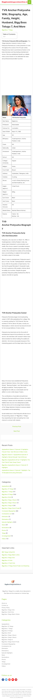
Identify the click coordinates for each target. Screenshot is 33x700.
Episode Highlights (7, 522)
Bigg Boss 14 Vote (7, 560)
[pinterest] (16, 679)
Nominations (5, 527)
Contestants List (6, 514)
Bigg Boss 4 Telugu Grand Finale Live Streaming (15, 566)
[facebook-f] (3, 679)
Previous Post (16, 426)
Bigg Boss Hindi (6, 497)
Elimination (5, 516)
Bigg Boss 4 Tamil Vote (8, 563)
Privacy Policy (6, 607)
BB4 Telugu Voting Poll (8, 552)
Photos (4, 530)
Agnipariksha (5, 486)
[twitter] (6, 679)
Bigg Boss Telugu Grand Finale (10, 508)
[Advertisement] (16, 78)
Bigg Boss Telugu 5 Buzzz (9, 503)
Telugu (4, 533)
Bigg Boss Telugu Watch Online (10, 614)
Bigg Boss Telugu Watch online (10, 555)
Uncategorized (6, 536)
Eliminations (5, 519)
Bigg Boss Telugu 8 (7, 505)
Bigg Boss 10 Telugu (7, 489)
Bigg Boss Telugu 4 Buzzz (9, 500)
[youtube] (13, 679)
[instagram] (9, 679)
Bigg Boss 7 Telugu (7, 30)
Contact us (5, 605)
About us (4, 603)
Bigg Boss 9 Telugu (7, 494)
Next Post (17, 431)
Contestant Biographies (8, 511)
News (3, 525)
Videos (4, 538)
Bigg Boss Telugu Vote (8, 557)
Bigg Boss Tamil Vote (8, 612)
